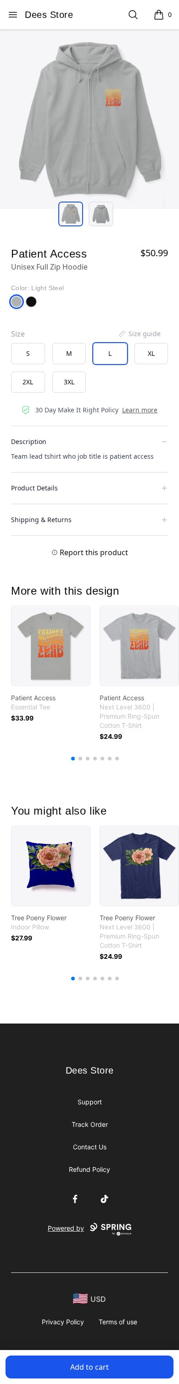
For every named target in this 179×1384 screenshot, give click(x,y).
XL (151, 353)
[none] (139, 333)
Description (28, 441)
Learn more (139, 409)
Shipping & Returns (41, 519)
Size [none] (18, 334)
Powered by (66, 1228)
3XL (69, 381)
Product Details (34, 488)
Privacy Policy (63, 1322)
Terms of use (118, 1322)
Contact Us (89, 1147)
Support (90, 1102)
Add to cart (89, 1367)
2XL (27, 381)
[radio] (28, 353)
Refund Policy (89, 1169)
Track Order (90, 1124)
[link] (50, 646)
